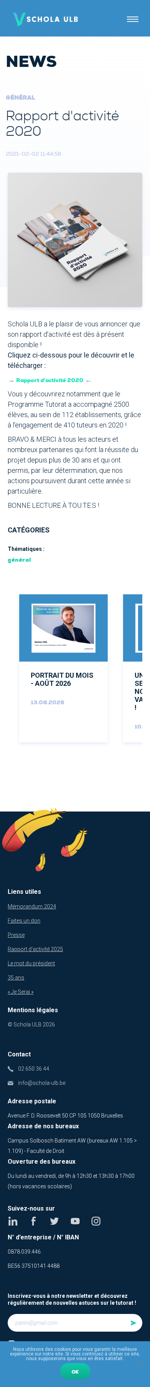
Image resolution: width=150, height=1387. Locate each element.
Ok (75, 1372)
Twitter (54, 1221)
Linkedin (13, 1221)
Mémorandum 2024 (32, 906)
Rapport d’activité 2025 (35, 949)
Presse (16, 935)
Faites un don (24, 921)
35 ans (16, 978)
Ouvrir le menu (132, 19)
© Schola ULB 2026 (31, 1024)
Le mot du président (31, 963)
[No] (140, 1364)
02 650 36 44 (33, 1069)
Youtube (75, 1221)
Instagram (96, 1221)
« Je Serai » (20, 992)
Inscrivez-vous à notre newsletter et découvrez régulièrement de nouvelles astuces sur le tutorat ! (72, 1299)
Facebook (33, 1221)
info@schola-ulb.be (41, 1083)
